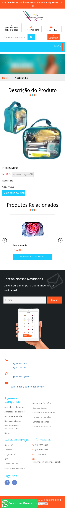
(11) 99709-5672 (32, 30)
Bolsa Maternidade (13, 416)
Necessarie (20, 245)
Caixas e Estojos (39, 408)
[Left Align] (31, 37)
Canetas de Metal (40, 421)
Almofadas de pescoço (15, 411)
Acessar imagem (21, 174)
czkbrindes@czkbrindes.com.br (28, 386)
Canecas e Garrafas (41, 417)
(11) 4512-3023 (11, 30)
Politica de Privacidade (15, 468)
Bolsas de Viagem (13, 421)
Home (5, 77)
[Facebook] (62, 2)
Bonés (7, 433)
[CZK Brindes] (32, 16)
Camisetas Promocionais (43, 412)
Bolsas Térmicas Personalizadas (12, 427)
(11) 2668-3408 (11, 27)
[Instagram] (33, 6)
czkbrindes (52, 30)
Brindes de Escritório (41, 403)
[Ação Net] (43, 503)
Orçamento (10, 454)
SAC (6, 459)
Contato (8, 449)
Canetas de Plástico (41, 426)
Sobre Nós (9, 445)
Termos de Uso (11, 463)
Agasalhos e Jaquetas (14, 407)
